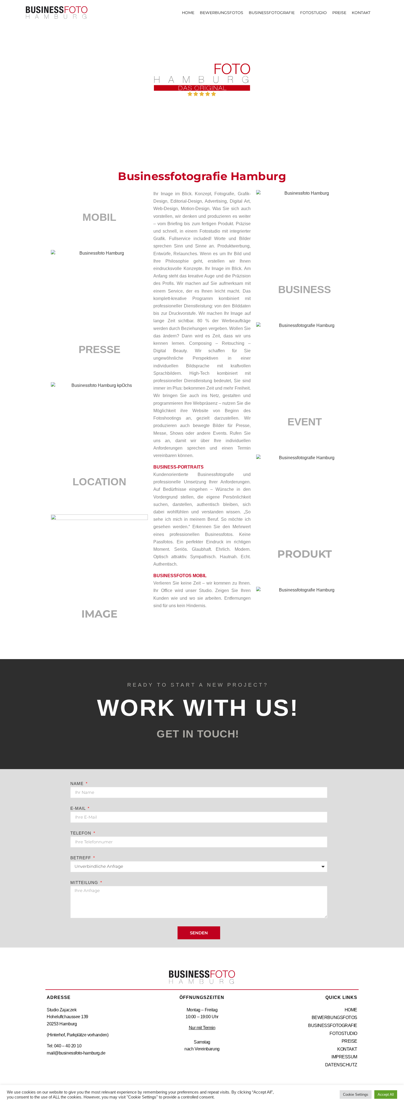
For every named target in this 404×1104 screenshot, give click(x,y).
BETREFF (81, 858)
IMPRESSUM (344, 1057)
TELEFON (81, 833)
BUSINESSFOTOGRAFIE (272, 12)
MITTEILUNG (84, 882)
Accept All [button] (386, 1094)
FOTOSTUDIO (313, 12)
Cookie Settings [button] (355, 1094)
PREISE (339, 12)
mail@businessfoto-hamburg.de (76, 1053)
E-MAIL (78, 808)
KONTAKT (361, 12)
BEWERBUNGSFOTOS (221, 12)
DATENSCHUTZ (341, 1064)
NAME (77, 783)
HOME (188, 12)
